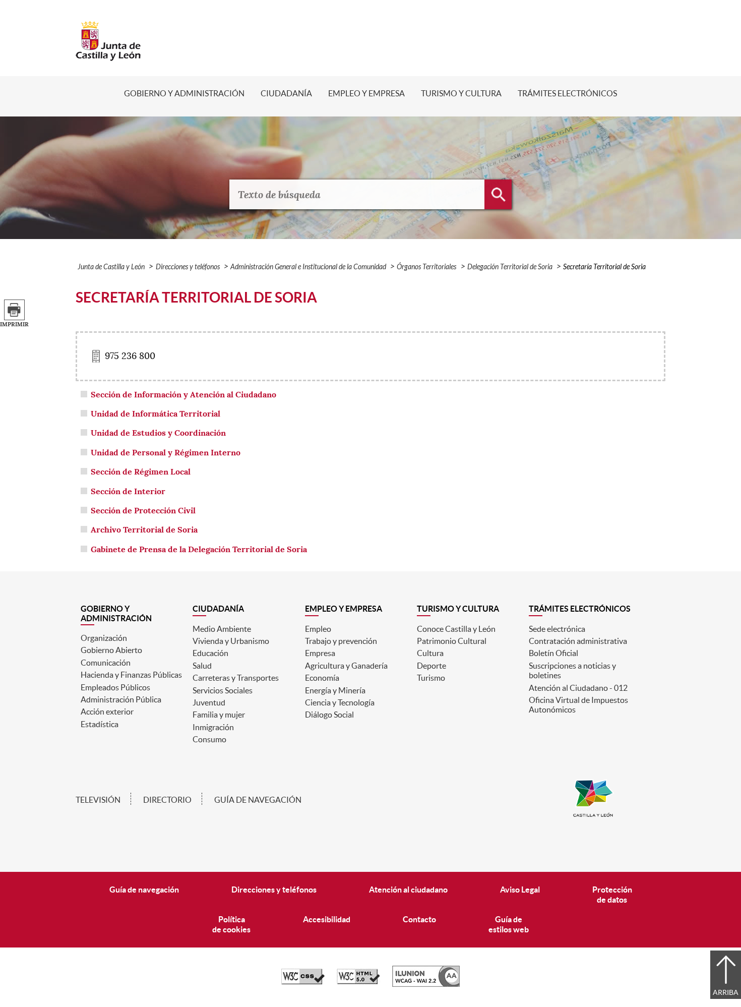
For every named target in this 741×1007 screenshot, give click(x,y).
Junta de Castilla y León (111, 267)
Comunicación (106, 662)
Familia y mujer (219, 714)
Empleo (318, 628)
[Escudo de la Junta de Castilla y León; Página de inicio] (108, 56)
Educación (210, 653)
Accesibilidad (326, 919)
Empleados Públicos (115, 687)
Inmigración (213, 727)
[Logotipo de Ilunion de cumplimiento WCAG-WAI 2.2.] (426, 984)
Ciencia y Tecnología (340, 702)
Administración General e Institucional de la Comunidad (308, 267)
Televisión (98, 799)
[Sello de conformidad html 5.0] (358, 982)
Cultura (430, 653)
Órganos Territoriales (426, 267)
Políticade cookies (231, 924)
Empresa (320, 653)
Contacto (419, 919)
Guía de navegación (257, 799)
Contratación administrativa (578, 640)
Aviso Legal (520, 889)
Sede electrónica (557, 628)
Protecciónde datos (612, 894)
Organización (104, 637)
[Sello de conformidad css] (303, 982)
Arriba (725, 992)
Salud (202, 665)
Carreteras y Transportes (236, 677)
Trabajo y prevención (341, 640)
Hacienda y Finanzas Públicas (131, 674)
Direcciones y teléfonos (188, 267)
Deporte (431, 665)
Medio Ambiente (222, 628)
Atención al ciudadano (408, 889)
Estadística (99, 724)
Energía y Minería (335, 690)
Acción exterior (107, 711)
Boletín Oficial (553, 653)
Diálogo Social (329, 714)
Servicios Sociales (223, 690)
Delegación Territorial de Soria (509, 267)
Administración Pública (121, 699)
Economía (322, 677)
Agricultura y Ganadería (346, 665)
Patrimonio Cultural (451, 640)
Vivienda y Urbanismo (231, 640)
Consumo (209, 739)
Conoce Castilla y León (456, 628)
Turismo (431, 677)
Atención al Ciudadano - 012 (578, 687)
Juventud (209, 702)
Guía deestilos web (508, 924)
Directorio (167, 799)
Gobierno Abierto (111, 650)
